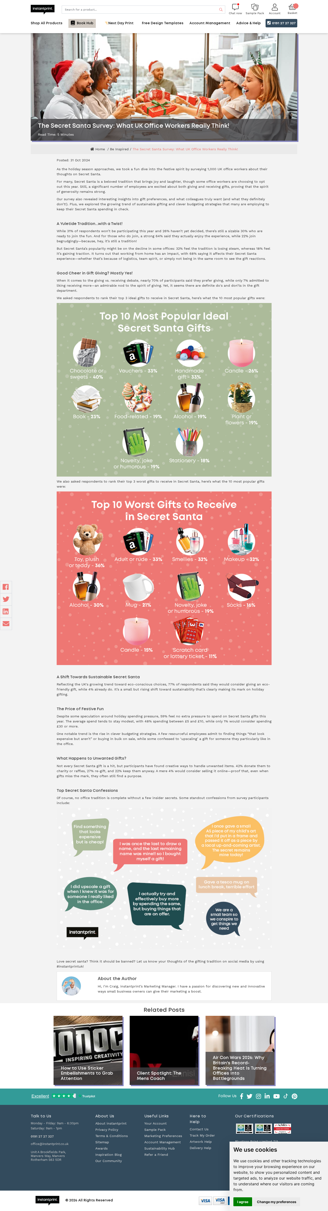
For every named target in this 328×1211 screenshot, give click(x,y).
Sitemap (102, 1142)
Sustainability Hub (159, 1148)
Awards (101, 1148)
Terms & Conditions (111, 1136)
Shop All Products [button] (46, 23)
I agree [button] (242, 1202)
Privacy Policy (106, 1130)
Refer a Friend (156, 1155)
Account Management (162, 1142)
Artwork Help (201, 1142)
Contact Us (199, 1129)
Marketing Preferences (163, 1136)
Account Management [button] (209, 23)
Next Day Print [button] (120, 23)
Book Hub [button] (84, 23)
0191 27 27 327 (283, 23)
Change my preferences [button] (276, 1202)
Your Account (155, 1123)
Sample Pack (155, 1130)
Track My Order (202, 1135)
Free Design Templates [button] (162, 23)
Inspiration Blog (108, 1155)
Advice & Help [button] (248, 23)
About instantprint (111, 1123)
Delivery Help (200, 1148)
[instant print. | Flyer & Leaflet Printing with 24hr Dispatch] (43, 9)
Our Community (108, 1161)
